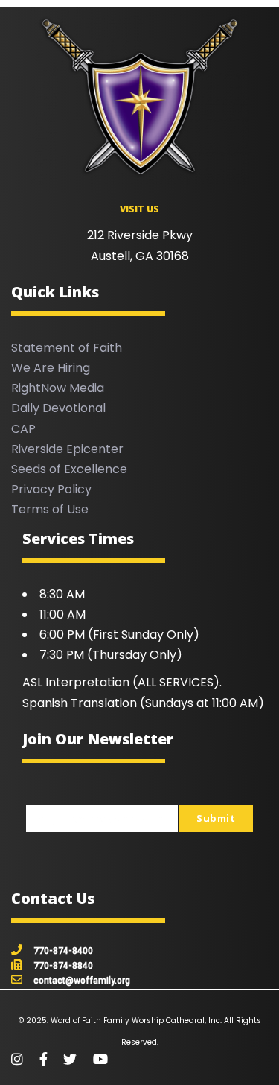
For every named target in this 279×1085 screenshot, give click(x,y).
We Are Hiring (50, 367)
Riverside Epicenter (67, 449)
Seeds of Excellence (69, 469)
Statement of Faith (66, 347)
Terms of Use (50, 509)
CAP (23, 428)
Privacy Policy (51, 489)
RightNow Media (57, 387)
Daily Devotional (58, 408)
